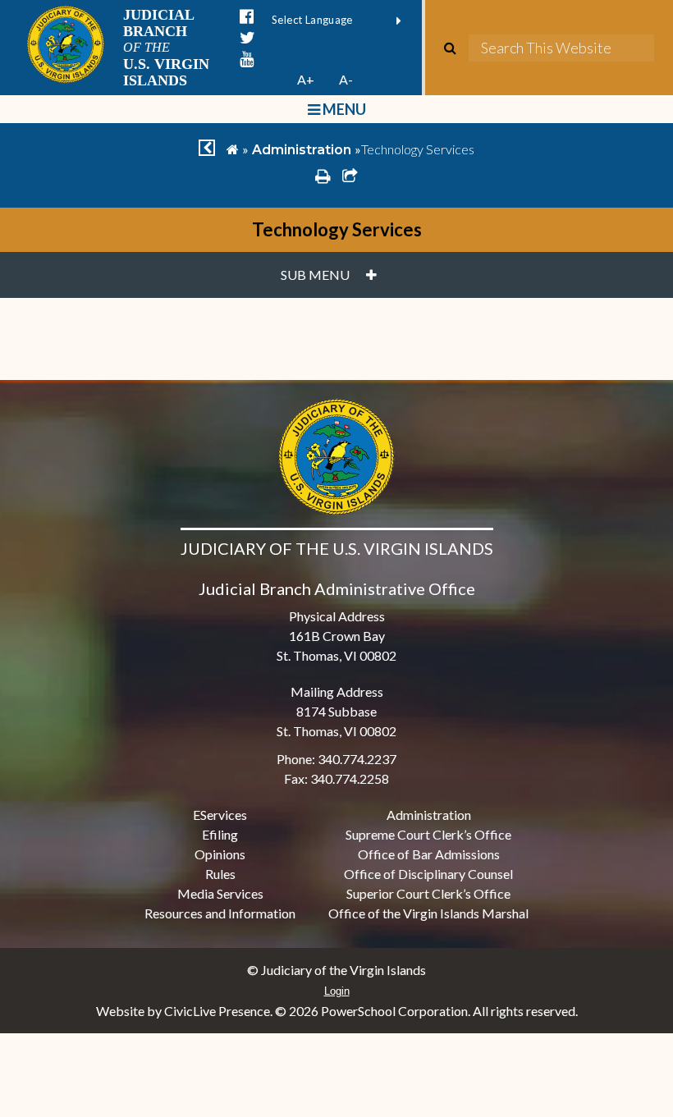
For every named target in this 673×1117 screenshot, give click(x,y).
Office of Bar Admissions (429, 854)
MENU (342, 109)
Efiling (220, 834)
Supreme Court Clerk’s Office (428, 834)
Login (337, 991)
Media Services (220, 893)
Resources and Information (219, 913)
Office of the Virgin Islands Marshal (428, 913)
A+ (305, 79)
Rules (220, 873)
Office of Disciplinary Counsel (428, 873)
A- (346, 79)
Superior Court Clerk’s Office (428, 893)
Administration (301, 150)
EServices (220, 814)
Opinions (220, 854)
